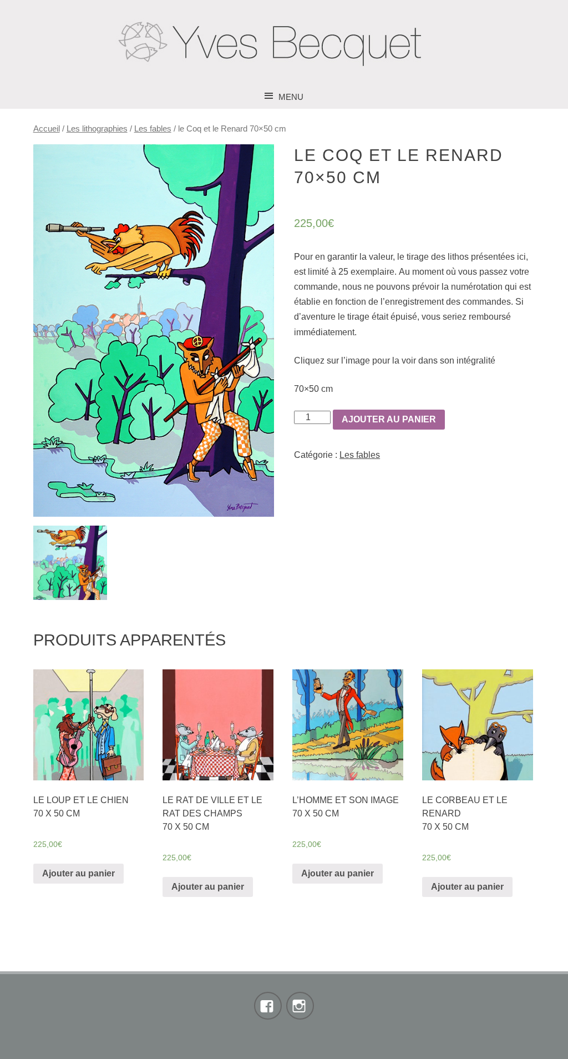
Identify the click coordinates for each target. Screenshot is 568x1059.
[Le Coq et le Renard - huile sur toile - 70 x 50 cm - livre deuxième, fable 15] (153, 330)
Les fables (152, 128)
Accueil (46, 128)
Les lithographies (97, 128)
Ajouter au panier (389, 419)
